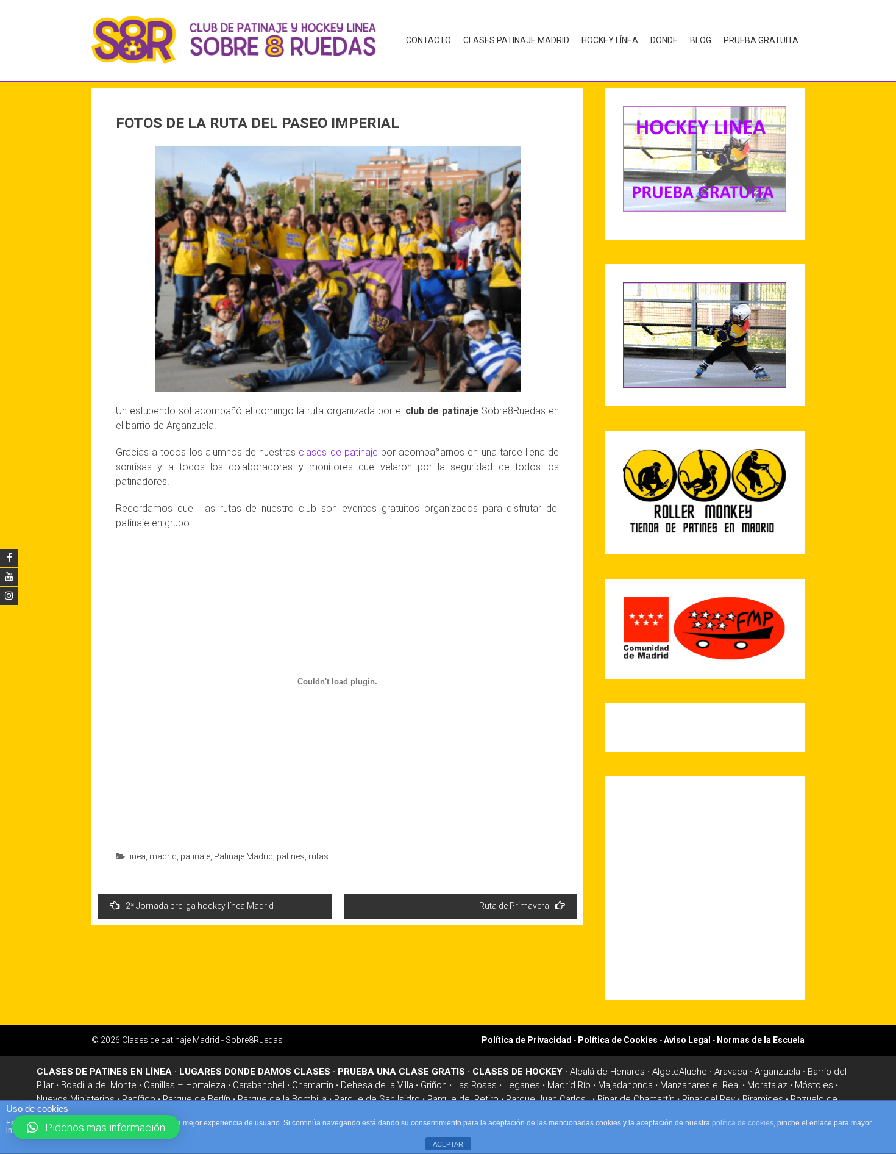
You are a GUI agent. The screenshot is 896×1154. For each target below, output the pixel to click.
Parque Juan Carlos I (548, 1099)
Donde (664, 40)
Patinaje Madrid (243, 856)
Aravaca (730, 1071)
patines (291, 856)
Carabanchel (259, 1085)
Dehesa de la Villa (377, 1085)
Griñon (434, 1085)
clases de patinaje (338, 452)
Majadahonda (625, 1085)
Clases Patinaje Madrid (516, 40)
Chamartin (312, 1085)
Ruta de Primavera (514, 906)
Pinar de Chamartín (636, 1099)
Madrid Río (569, 1085)
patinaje (195, 856)
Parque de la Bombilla (282, 1099)
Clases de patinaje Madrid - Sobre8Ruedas (202, 1040)
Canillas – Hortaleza (185, 1085)
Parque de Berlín (196, 1099)
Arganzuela (777, 1071)
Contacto (428, 40)
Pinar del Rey (708, 1099)
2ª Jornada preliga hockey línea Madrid (200, 906)
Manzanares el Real (700, 1085)
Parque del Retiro (463, 1099)
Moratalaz (767, 1085)
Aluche (693, 1071)
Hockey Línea (609, 40)
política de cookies (742, 1123)
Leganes (522, 1085)
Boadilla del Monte (99, 1085)
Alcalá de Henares (607, 1071)
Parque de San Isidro (377, 1099)
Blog (700, 40)
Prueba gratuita (761, 40)
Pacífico (138, 1099)
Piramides (762, 1099)
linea (137, 856)
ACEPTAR (448, 1144)
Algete (665, 1071)
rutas (318, 856)
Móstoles (814, 1085)
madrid (163, 856)
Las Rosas (475, 1085)
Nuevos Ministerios (76, 1099)
